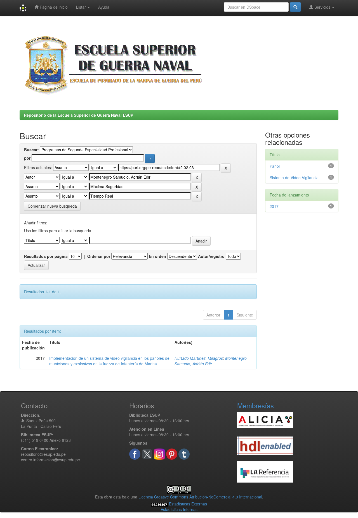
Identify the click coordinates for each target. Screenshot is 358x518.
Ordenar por (98, 256)
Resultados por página (46, 256)
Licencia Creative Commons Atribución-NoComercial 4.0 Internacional (200, 497)
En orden (157, 256)
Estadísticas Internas (179, 509)
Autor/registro (211, 256)
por (27, 158)
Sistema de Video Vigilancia (294, 177)
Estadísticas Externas (188, 504)
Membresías (255, 405)
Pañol (275, 166)
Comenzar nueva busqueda (52, 206)
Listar (81, 7)
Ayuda (103, 7)
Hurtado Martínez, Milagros (199, 358)
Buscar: (31, 149)
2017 (274, 206)
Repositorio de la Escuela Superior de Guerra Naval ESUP (78, 115)
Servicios (322, 7)
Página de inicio (53, 7)
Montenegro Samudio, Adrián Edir (211, 360)
